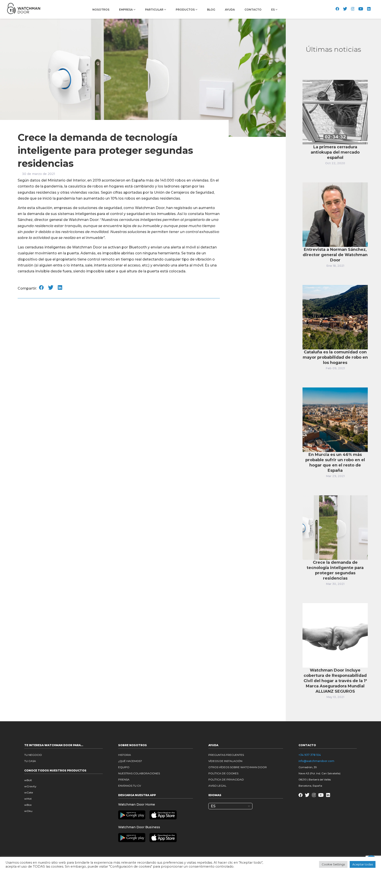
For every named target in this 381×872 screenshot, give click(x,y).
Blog (211, 9)
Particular (154, 9)
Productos (185, 9)
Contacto (253, 9)
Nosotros (100, 9)
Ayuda (230, 9)
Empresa (126, 9)
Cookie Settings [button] (333, 864)
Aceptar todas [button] (362, 864)
